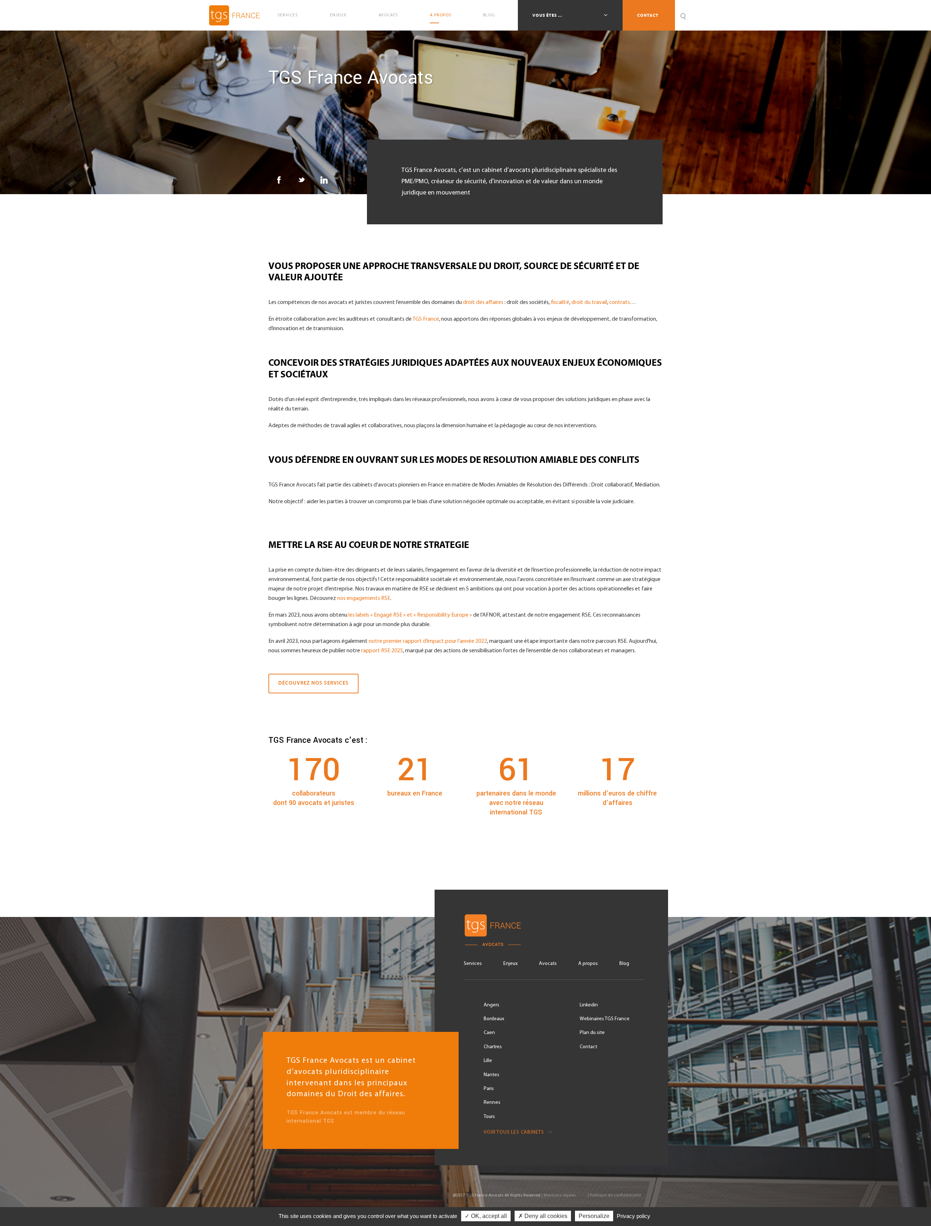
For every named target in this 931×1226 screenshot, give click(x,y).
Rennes (492, 1102)
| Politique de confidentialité (614, 1195)
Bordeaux (494, 1019)
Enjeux (338, 15)
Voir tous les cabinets (514, 1132)
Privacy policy (633, 1216)
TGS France (425, 319)
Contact (648, 15)
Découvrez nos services (313, 683)
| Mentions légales (559, 1195)
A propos (440, 15)
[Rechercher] (683, 15)
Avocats (388, 15)
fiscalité (560, 302)
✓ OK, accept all (486, 1216)
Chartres (493, 1047)
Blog (489, 15)
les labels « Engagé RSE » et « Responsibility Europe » (409, 615)
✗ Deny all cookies (542, 1216)
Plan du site (592, 1032)
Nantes (491, 1075)
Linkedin (589, 1005)
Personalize (594, 1216)
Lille (488, 1060)
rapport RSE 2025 (382, 651)
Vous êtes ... (547, 15)
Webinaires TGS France (605, 1019)
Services (287, 15)
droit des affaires (483, 302)
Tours (489, 1116)
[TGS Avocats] (554, 930)
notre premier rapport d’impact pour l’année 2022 (428, 641)
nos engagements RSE (363, 598)
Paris (489, 1088)
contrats (619, 302)
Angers (491, 1005)
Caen (489, 1032)
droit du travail (589, 302)
